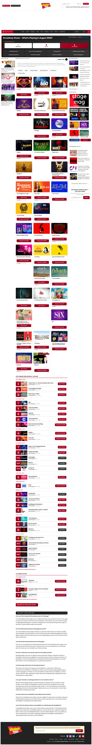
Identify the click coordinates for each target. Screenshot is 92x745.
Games (56, 31)
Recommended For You (75, 146)
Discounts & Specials (57, 54)
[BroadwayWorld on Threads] (80, 736)
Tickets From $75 (24, 114)
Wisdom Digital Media (62, 741)
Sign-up (79, 3)
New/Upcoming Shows (14, 54)
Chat (37, 31)
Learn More (62, 458)
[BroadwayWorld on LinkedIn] (73, 736)
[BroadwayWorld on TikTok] (76, 736)
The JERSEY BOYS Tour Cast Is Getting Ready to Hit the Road (85, 84)
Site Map (82, 739)
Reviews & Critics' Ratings (78, 51)
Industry (33, 31)
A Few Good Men (56, 89)
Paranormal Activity (22, 300)
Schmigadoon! (56, 300)
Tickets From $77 (59, 349)
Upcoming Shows (44, 70)
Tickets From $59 (59, 114)
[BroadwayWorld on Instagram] (70, 736)
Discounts (85, 140)
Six (53, 321)
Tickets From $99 (41, 370)
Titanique (37, 343)
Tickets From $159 (59, 284)
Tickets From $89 (59, 199)
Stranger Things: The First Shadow (24, 344)
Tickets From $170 (24, 177)
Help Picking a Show (13, 51)
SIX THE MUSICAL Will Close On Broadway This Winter (7, 89)
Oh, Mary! (37, 257)
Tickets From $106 (41, 240)
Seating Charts (56, 51)
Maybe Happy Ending (22, 235)
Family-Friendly (33, 70)
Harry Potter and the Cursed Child (58, 174)
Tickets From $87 (41, 347)
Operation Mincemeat (58, 257)
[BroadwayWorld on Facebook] (67, 736)
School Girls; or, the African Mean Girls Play (23, 322)
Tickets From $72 (41, 136)
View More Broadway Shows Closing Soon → (27, 599)
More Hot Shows (74, 140)
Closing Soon (53, 70)
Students (46, 31)
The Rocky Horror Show (40, 300)
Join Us (65, 739)
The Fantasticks (56, 130)
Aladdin (19, 110)
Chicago (36, 130)
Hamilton (19, 173)
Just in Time (55, 193)
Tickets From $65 (24, 240)
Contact (61, 739)
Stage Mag (62, 31)
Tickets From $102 (41, 114)
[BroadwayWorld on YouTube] (83, 736)
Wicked (36, 365)
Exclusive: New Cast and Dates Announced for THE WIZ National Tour (7, 100)
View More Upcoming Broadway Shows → (26, 569)
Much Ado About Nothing (23, 257)
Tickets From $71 (23, 156)
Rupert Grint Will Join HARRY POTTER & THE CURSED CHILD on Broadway (7, 66)
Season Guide (21, 73)
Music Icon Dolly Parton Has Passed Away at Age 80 (7, 78)
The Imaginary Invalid (23, 193)
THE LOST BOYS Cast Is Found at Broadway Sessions (85, 62)
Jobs (41, 31)
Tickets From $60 (59, 262)
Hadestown (55, 152)
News (23, 31)
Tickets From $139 (59, 157)
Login (84, 31)
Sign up (86, 197)
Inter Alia (36, 193)
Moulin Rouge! (56, 235)
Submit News (71, 739)
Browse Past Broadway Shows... (27, 604)
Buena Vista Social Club (58, 110)
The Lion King (20, 215)
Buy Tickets (24, 94)
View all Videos (73, 89)
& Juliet (19, 89)
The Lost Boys (38, 215)
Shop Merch (6, 5)
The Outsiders (56, 278)
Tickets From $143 (59, 239)
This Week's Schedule (35, 54)
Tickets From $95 (59, 177)
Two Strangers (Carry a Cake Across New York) (58, 344)
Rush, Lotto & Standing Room (35, 51)
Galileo (19, 152)
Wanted (19, 365)
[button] (89, 31)
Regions (77, 739)
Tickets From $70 (59, 327)
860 (35, 89)
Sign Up (79, 730)
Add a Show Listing (16, 5)
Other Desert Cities (39, 278)
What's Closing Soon (78, 54)
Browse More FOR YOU (79, 183)
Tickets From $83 (41, 197)
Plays (26, 70)
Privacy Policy (80, 741)
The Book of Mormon (40, 110)
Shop (51, 31)
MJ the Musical (38, 235)
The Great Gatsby (39, 152)
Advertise (51, 739)
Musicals (20, 70)
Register (77, 31)
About (56, 739)
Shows (27, 31)
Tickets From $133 (24, 219)
